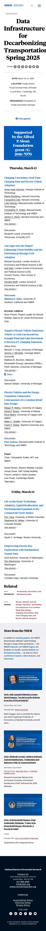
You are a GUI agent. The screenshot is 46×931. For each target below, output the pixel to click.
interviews (8, 659)
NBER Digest (29, 647)
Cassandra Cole (12, 199)
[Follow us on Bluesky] (20, 913)
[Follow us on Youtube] (35, 913)
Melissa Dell (22, 771)
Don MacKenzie (12, 561)
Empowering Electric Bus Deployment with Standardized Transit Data (21, 549)
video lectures (29, 656)
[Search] (32, 5)
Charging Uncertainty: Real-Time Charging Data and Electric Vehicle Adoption (23, 181)
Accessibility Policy (23, 900)
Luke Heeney (10, 203)
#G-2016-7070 (23, 151)
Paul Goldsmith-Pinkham (26, 838)
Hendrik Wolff (11, 282)
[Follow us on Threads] (25, 913)
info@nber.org (23, 884)
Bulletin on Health (12, 650)
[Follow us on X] (10, 913)
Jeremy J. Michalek (13, 353)
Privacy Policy (23, 905)
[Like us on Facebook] (30, 913)
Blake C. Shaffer (12, 421)
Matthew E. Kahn (13, 299)
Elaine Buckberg (12, 196)
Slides (10, 374)
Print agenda (24, 118)
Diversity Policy (23, 903)
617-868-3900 (23, 882)
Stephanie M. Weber (14, 520)
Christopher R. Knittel (14, 210)
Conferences (12, 13)
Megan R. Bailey (12, 408)
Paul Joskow (11, 442)
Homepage (23, 895)
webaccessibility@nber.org (23, 887)
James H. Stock (12, 217)
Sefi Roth (8, 268)
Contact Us (23, 874)
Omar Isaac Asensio (14, 189)
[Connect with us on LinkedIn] (15, 913)
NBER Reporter (11, 647)
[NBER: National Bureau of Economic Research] (14, 6)
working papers (23, 638)
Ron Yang (9, 517)
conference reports (13, 656)
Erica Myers (10, 414)
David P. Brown (11, 411)
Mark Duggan (21, 710)
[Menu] (39, 5)
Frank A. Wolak (11, 425)
